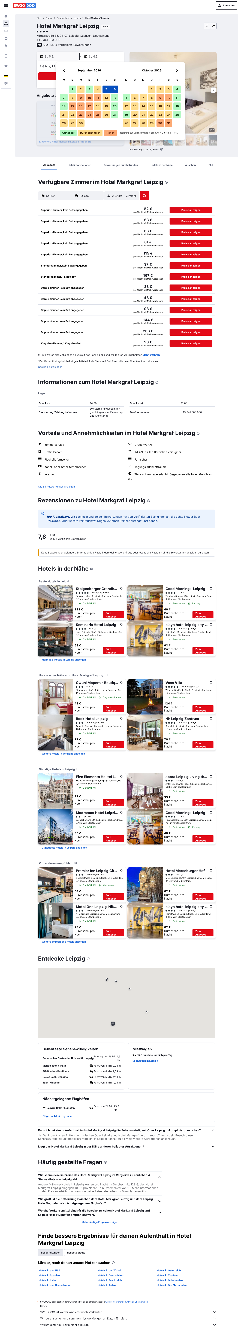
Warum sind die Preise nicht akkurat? (64, 1325)
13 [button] (114, 97)
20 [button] (115, 106)
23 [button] (81, 114)
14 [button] (64, 106)
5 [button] (106, 89)
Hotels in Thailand (168, 1275)
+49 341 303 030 (48, 40)
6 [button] (115, 89)
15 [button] (72, 106)
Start (39, 18)
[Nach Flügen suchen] (6, 16)
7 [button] (64, 97)
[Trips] (6, 65)
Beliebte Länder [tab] (50, 1252)
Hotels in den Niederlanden (55, 1285)
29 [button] (72, 123)
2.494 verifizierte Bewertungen (70, 45)
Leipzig (77, 18)
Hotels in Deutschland (111, 1275)
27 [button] (114, 114)
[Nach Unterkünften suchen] (6, 23)
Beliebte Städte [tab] (76, 1252)
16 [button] (81, 106)
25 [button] (98, 114)
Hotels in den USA (49, 1270)
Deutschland (63, 18)
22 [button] (72, 114)
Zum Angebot (111, 615)
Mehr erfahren (151, 354)
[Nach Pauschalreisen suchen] (6, 38)
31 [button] (168, 123)
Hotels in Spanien (49, 1275)
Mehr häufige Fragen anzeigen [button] (100, 1222)
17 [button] (89, 106)
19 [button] (106, 106)
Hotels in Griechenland (170, 1280)
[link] (64, 659)
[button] (6, 5)
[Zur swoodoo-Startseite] (24, 5)
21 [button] (63, 114)
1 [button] (72, 89)
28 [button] (64, 123)
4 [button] (98, 89)
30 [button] (81, 123)
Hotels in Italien (48, 1280)
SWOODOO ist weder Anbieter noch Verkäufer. (71, 1312)
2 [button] (81, 89)
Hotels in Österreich (169, 1270)
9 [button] (81, 97)
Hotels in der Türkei (109, 1270)
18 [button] (98, 106)
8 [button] (72, 97)
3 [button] (89, 89)
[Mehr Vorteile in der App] (6, 55)
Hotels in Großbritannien (172, 1285)
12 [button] (106, 97)
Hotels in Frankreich (110, 1280)
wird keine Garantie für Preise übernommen (126, 1301)
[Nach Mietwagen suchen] (6, 31)
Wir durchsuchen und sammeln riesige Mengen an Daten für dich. (83, 1318)
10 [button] (89, 97)
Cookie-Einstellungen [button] (50, 366)
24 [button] (89, 114)
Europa (49, 18)
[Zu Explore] (6, 45)
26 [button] (106, 114)
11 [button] (97, 97)
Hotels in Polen (107, 1285)
